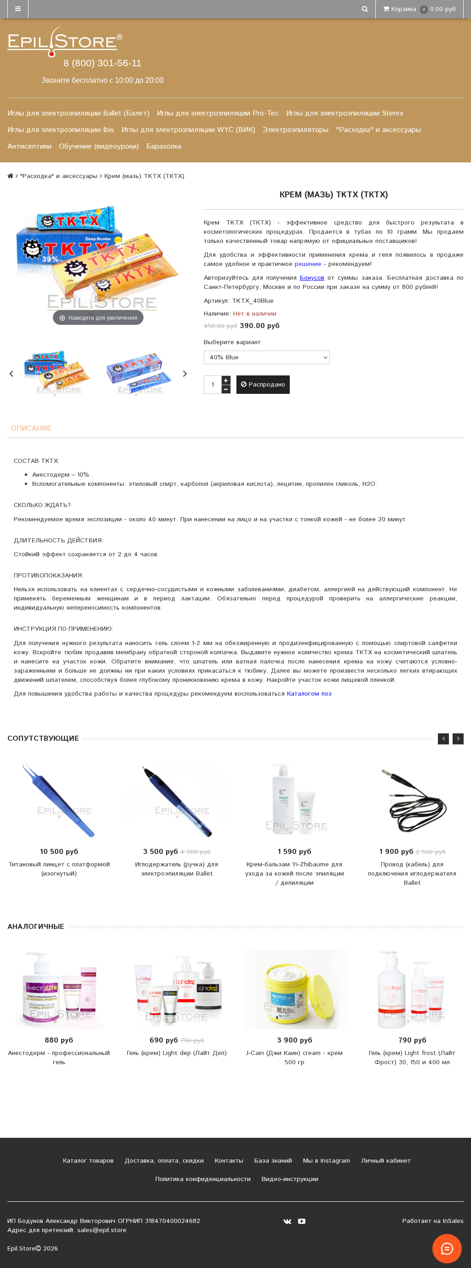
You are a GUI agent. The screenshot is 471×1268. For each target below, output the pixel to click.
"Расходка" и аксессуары (378, 130)
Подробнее (180, 801)
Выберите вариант (232, 342)
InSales (453, 1221)
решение (308, 264)
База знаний (272, 1160)
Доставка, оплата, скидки (163, 1160)
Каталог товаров (87, 1160)
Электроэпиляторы (295, 130)
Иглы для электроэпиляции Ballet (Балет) (78, 113)
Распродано (266, 384)
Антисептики (29, 146)
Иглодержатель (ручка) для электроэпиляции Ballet (176, 869)
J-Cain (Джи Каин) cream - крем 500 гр (294, 1058)
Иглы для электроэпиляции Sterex (344, 113)
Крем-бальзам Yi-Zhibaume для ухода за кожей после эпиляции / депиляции (294, 874)
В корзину (415, 801)
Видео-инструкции (288, 1179)
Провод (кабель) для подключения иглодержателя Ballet (412, 874)
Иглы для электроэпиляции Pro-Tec (218, 113)
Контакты (228, 1160)
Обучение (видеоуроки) (99, 146)
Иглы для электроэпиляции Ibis (60, 130)
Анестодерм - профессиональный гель (59, 1058)
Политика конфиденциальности (202, 1179)
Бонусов (312, 277)
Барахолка (163, 146)
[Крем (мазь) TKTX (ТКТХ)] (57, 372)
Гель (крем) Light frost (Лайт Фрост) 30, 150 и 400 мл (412, 1058)
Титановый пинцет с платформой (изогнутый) (59, 869)
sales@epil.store (101, 1230)
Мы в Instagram (325, 1160)
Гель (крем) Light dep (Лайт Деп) (177, 1053)
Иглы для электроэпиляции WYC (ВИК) (188, 130)
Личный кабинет (385, 1160)
